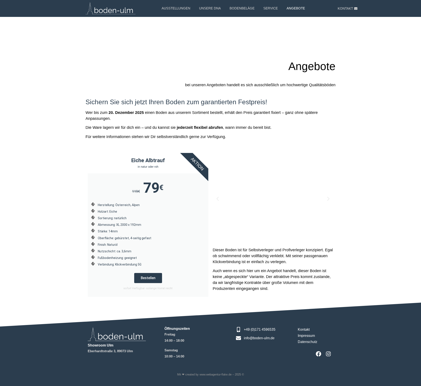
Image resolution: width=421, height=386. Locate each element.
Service (270, 8)
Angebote (296, 8)
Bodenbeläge (242, 8)
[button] (217, 198)
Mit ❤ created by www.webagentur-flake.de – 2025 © (210, 374)
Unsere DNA (210, 8)
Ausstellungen (176, 8)
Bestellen (148, 278)
